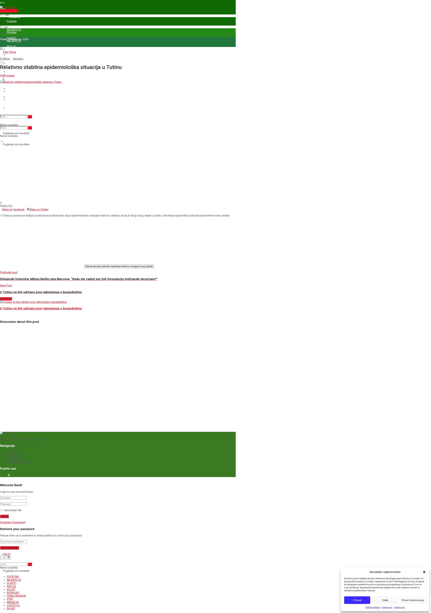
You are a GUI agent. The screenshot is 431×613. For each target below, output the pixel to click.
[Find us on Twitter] (8, 475)
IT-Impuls (36, 439)
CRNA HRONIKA (16, 596)
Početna (11, 21)
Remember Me (13, 510)
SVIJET (11, 589)
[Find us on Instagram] (4, 475)
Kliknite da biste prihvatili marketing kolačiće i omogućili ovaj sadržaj (119, 266)
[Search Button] (1, 108)
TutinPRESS (17, 439)
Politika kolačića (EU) (19, 462)
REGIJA (11, 46)
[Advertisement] (25, 380)
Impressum (387, 607)
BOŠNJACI (13, 592)
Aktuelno (18, 58)
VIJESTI (11, 583)
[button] (424, 572)
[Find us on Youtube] (12, 475)
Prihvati (357, 600)
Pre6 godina (7, 75)
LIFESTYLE (13, 605)
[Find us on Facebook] (1, 475)
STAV (10, 91)
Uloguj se (14, 16)
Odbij (385, 600)
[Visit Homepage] (8, 7)
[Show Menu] (1, 41)
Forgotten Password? (13, 522)
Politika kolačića (372, 607)
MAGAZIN (13, 99)
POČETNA (13, 576)
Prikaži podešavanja (413, 600)
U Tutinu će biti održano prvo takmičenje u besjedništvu (41, 308)
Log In (6, 553)
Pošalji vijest (10, 10)
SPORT (11, 108)
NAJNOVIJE (14, 40)
